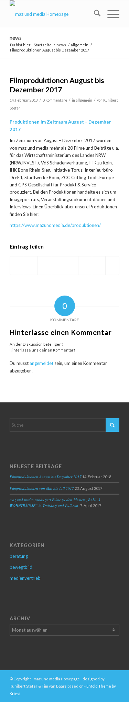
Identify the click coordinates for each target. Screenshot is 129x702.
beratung (19, 556)
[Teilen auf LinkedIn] (58, 265)
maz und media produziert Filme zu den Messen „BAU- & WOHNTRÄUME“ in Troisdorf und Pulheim (55, 502)
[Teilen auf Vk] (85, 265)
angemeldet (41, 363)
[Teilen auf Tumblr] (71, 265)
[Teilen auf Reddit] (99, 265)
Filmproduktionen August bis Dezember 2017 (46, 476)
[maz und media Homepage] (53, 14)
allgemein (84, 100)
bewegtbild (21, 567)
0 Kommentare (55, 100)
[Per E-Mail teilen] (112, 265)
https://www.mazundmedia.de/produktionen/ (55, 225)
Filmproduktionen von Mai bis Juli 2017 (42, 488)
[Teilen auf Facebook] (17, 265)
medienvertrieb (25, 578)
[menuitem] (93, 14)
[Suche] (93, 14)
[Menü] (109, 14)
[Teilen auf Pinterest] (44, 265)
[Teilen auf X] (30, 265)
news (16, 37)
